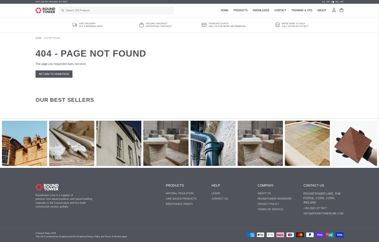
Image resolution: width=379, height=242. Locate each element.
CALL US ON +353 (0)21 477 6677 (52, 2)
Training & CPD (301, 10)
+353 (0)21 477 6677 (315, 208)
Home (225, 10)
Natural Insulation (179, 193)
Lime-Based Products (181, 198)
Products (241, 10)
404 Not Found (52, 38)
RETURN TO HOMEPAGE (54, 74)
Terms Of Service (270, 209)
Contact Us (220, 198)
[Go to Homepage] (45, 10)
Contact (280, 10)
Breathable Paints (179, 204)
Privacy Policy (268, 204)
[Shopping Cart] (341, 10)
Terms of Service (113, 236)
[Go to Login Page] (334, 10)
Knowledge (261, 10)
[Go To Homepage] (47, 187)
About (321, 10)
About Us (264, 193)
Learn (216, 193)
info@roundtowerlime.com (323, 213)
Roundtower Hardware (275, 198)
